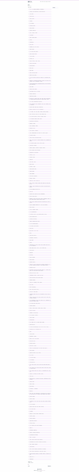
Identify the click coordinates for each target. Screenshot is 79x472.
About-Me (49, 1)
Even (44, 470)
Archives (43, 1)
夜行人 (30, 2)
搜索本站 (35, 470)
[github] (39, 469)
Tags (44, 1)
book (28, 464)
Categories (46, 1)
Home (40, 1)
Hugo (41, 470)
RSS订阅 (37, 470)
